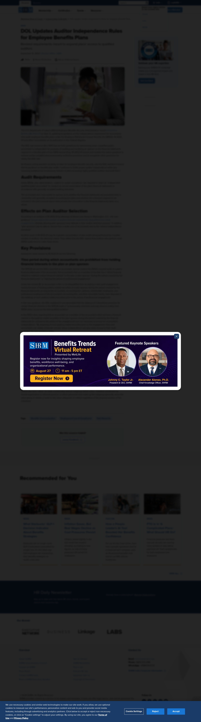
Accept (176, 711)
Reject (155, 711)
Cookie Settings (134, 711)
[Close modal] (176, 336)
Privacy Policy (21, 718)
